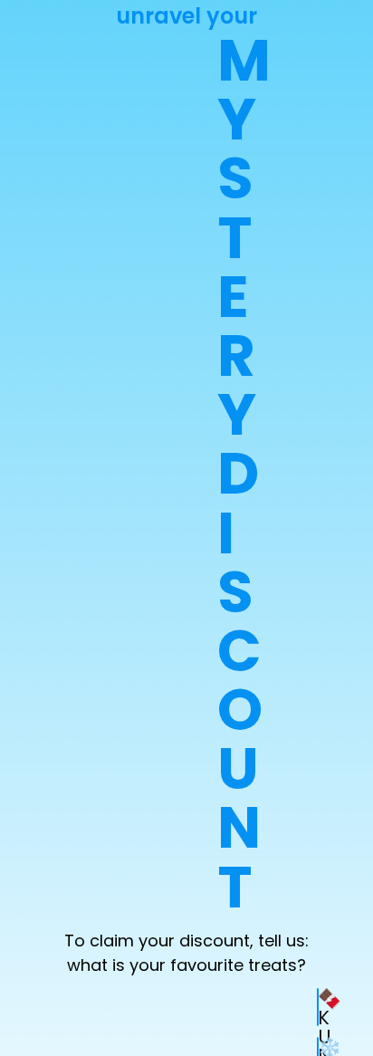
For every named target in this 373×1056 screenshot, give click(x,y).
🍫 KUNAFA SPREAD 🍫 (318, 1007)
